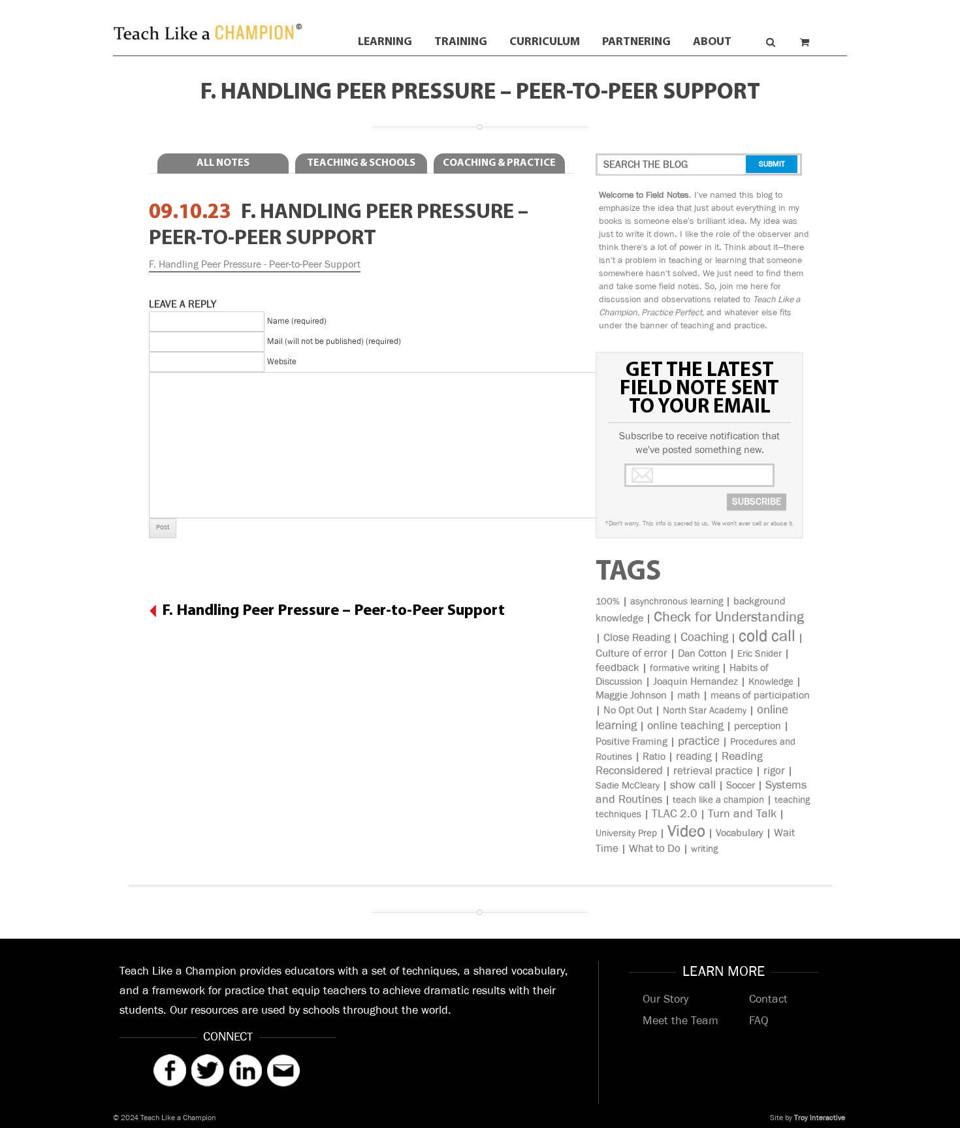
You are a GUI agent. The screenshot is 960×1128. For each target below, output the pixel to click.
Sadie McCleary (628, 785)
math (688, 695)
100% (608, 601)
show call (693, 785)
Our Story (665, 999)
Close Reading (636, 638)
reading (693, 756)
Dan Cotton (702, 654)
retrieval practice (713, 771)
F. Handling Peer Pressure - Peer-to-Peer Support (254, 265)
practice (699, 741)
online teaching (685, 726)
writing (704, 849)
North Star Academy (704, 710)
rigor (774, 771)
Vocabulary (739, 833)
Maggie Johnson (631, 695)
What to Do (654, 848)
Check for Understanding (729, 617)
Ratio (654, 757)
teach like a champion (718, 800)
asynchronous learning (676, 601)
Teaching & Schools (361, 163)
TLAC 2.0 (674, 814)
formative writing (684, 668)
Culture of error (631, 653)
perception (757, 726)
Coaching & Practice (499, 163)
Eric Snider (759, 654)
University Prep (626, 833)
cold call (767, 636)
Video (686, 831)
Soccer (740, 785)
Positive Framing (631, 742)
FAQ (758, 1021)
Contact (768, 999)
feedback (617, 668)
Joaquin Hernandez (695, 682)
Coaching (704, 638)
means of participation (760, 695)
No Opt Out (627, 710)
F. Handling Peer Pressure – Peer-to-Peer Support (333, 611)
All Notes (223, 163)
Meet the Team (680, 1021)
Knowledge (770, 682)
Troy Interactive (819, 1118)
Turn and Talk (742, 814)
